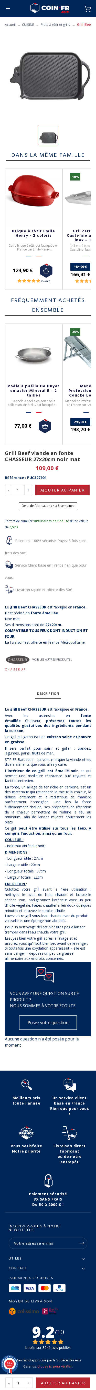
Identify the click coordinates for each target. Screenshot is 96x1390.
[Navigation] (8, 8)
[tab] (48, 694)
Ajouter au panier (62, 490)
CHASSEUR (15, 669)
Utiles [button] (15, 1259)
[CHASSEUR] (17, 659)
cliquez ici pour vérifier (54, 1366)
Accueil (10, 24)
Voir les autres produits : (52, 659)
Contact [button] (18, 1268)
